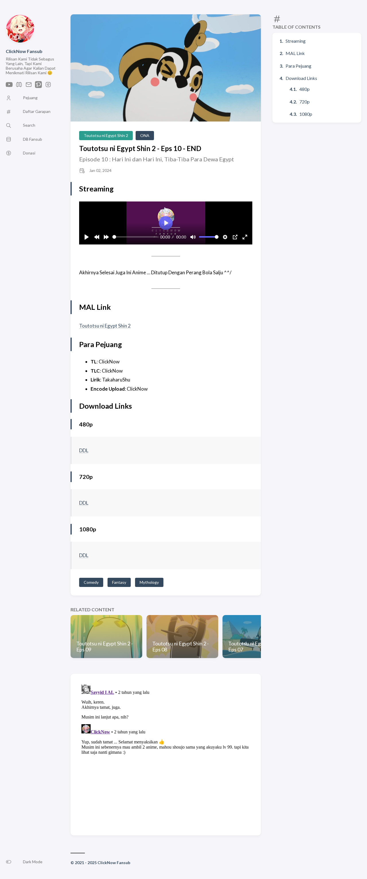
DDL (83, 450)
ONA (144, 135)
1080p (305, 114)
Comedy (91, 582)
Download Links (301, 78)
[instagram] (48, 86)
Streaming (296, 41)
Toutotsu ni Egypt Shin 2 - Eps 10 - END (140, 148)
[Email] (28, 86)
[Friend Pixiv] (38, 86)
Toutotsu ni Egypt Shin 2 (106, 135)
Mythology (149, 582)
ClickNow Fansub (24, 51)
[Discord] (18, 86)
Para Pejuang (298, 65)
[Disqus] (165, 754)
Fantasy (119, 582)
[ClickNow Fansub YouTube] (9, 86)
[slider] (135, 237)
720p (304, 101)
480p (304, 89)
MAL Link (295, 53)
